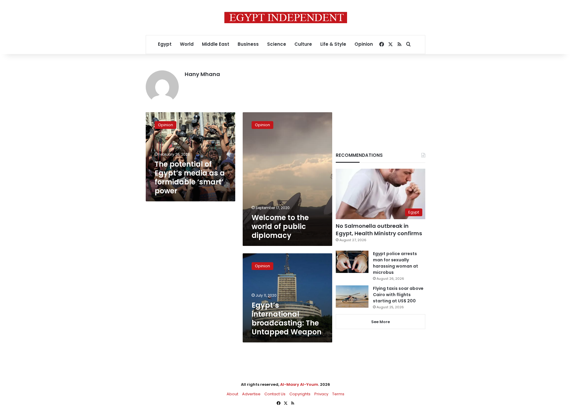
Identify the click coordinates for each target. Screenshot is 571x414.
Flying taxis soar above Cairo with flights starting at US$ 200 (398, 294)
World (187, 44)
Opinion (363, 44)
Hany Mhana (202, 74)
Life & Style (333, 44)
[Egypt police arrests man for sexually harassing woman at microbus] (352, 262)
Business (248, 44)
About (232, 394)
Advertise (251, 394)
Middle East (215, 44)
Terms (338, 394)
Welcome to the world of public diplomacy (280, 226)
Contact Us (275, 394)
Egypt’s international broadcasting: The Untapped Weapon (286, 318)
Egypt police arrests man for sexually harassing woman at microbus (395, 263)
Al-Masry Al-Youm (299, 384)
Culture (303, 44)
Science (276, 44)
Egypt (165, 44)
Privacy (321, 394)
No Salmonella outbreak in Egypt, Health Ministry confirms (379, 229)
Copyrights (299, 394)
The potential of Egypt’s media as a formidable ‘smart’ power (190, 177)
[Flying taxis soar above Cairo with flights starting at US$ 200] (352, 296)
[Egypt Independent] (285, 17)
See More (380, 322)
